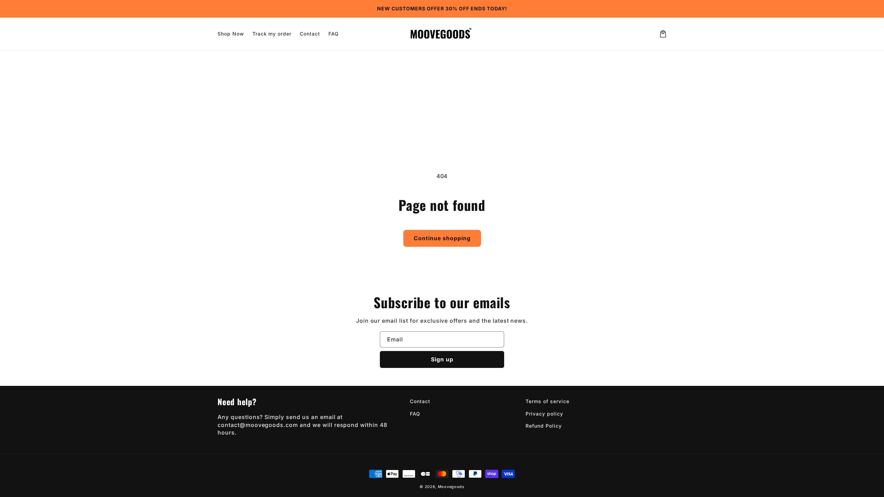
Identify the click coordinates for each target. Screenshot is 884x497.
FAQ (415, 414)
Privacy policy (544, 414)
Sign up (442, 359)
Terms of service (547, 401)
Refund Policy (543, 426)
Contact (420, 401)
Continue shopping (442, 238)
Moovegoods (451, 486)
